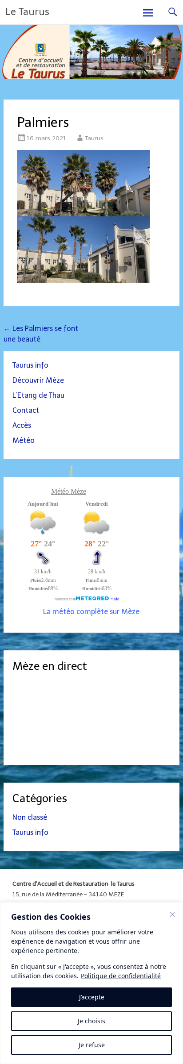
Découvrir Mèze (38, 380)
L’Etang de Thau (38, 395)
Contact (25, 410)
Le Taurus (27, 12)
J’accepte (91, 997)
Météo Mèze (68, 491)
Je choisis (91, 1021)
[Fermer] (172, 914)
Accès (21, 425)
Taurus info (30, 365)
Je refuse (92, 1045)
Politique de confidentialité (121, 976)
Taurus (94, 138)
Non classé (29, 817)
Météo (23, 440)
